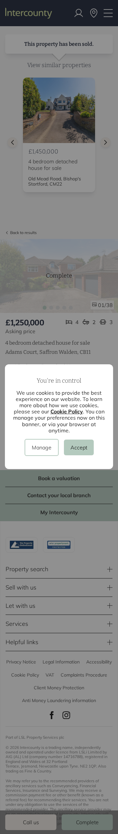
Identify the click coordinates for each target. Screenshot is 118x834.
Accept (78, 447)
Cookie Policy (66, 411)
